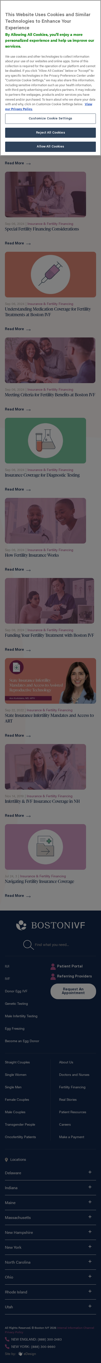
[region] (50, 78)
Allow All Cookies (50, 146)
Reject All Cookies (50, 132)
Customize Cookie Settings (50, 118)
